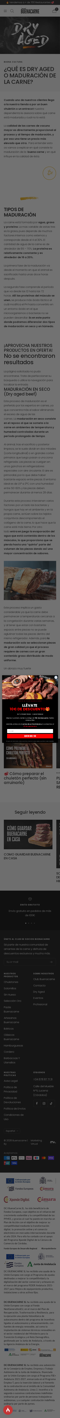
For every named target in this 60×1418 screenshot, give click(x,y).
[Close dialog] (55, 677)
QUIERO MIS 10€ (30, 736)
